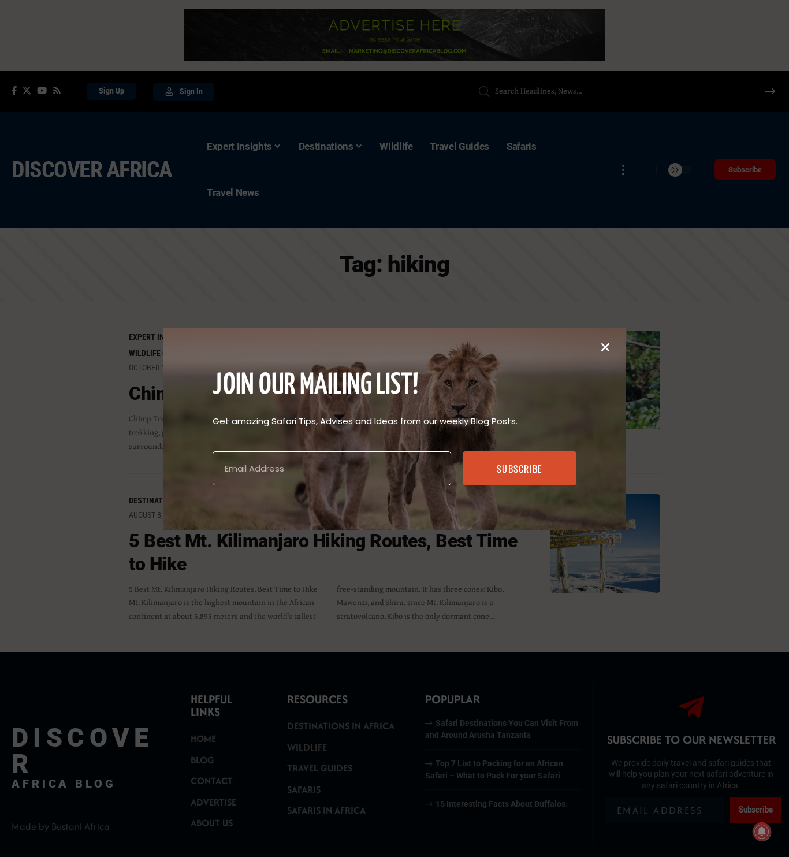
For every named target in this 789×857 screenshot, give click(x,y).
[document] (394, 428)
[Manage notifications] (762, 831)
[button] (605, 347)
